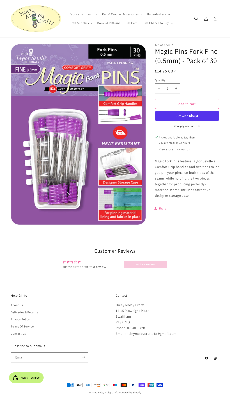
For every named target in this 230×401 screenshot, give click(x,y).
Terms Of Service (22, 326)
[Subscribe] (83, 357)
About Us (17, 305)
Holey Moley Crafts (108, 392)
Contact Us (18, 334)
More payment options (187, 126)
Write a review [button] (145, 264)
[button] (76, 14)
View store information (174, 149)
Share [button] (162, 208)
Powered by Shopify (130, 392)
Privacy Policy (20, 319)
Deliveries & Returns (24, 312)
